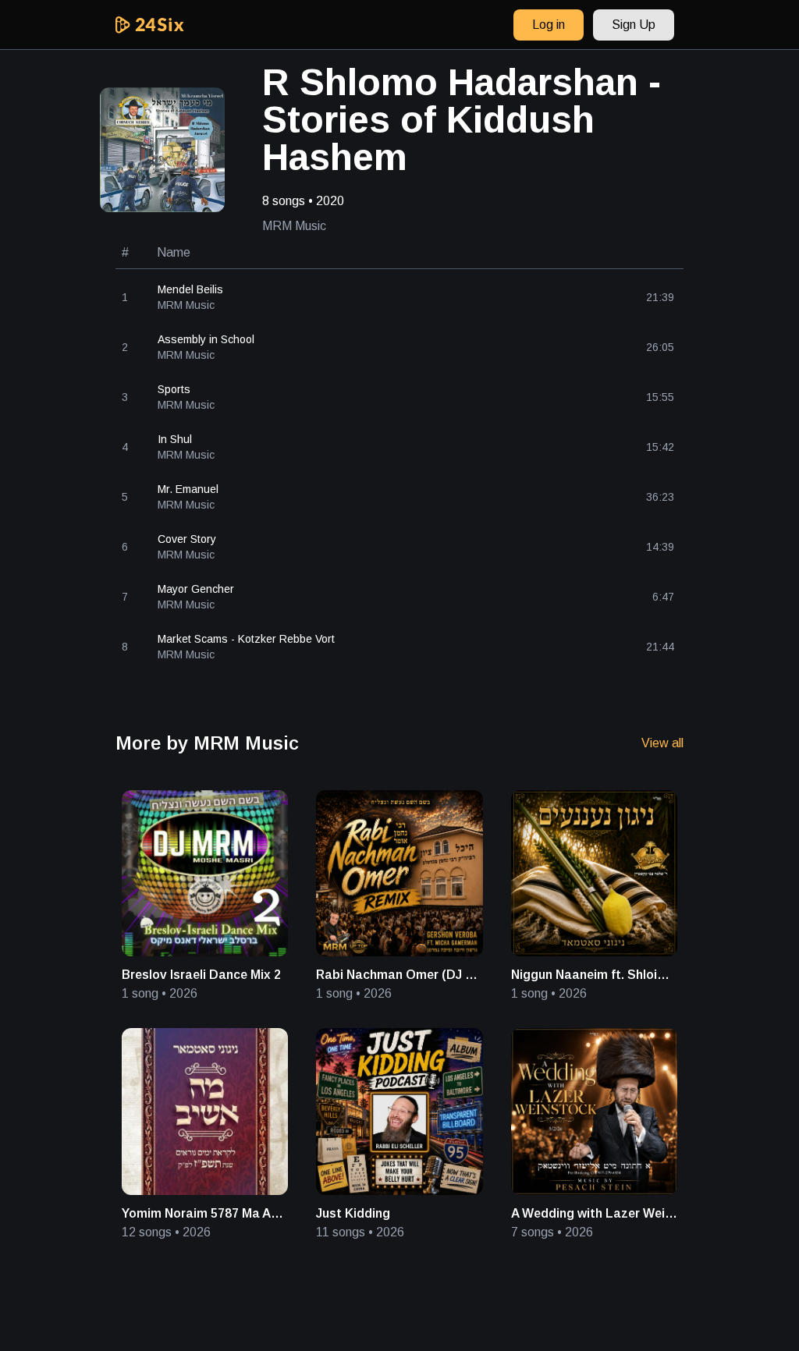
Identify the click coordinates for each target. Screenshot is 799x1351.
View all (662, 743)
